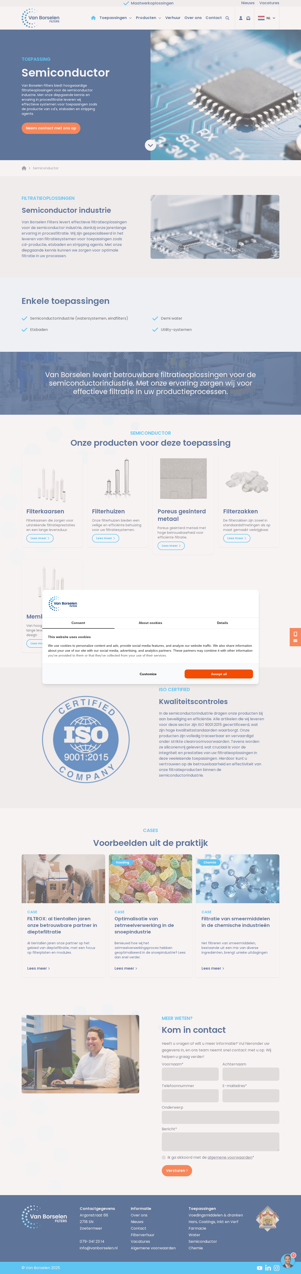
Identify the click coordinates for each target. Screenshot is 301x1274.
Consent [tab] (78, 623)
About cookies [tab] (150, 623)
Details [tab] (222, 623)
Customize (148, 674)
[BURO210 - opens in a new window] (235, 603)
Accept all (219, 674)
